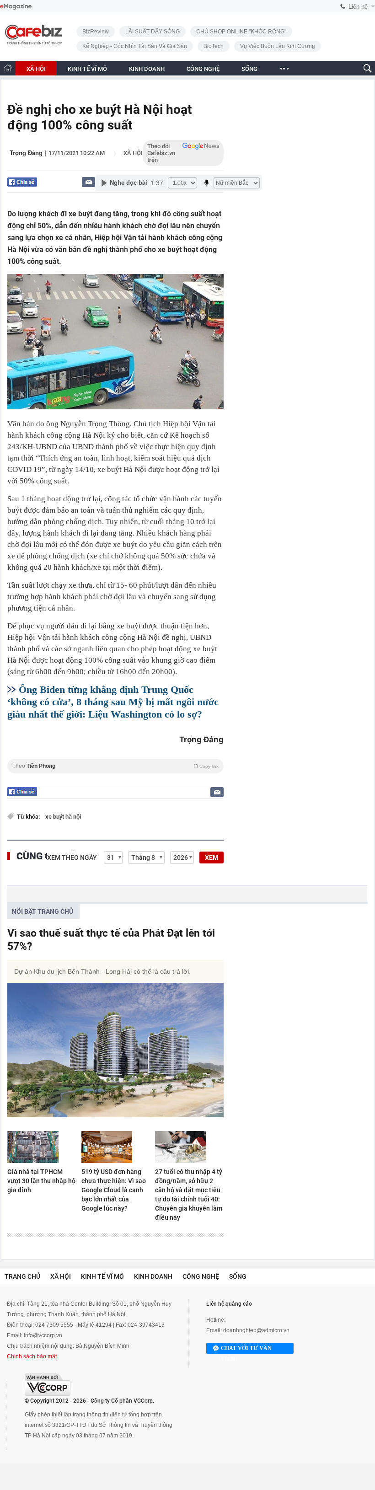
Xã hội (133, 153)
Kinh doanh (153, 1276)
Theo (115, 766)
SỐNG (249, 68)
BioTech (214, 46)
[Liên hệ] (88, 182)
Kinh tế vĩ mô (102, 1276)
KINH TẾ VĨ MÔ (87, 68)
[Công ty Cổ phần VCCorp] (47, 1384)
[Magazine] (16, 7)
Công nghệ (200, 1276)
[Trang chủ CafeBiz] (8, 67)
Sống (237, 1276)
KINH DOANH (147, 68)
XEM (211, 857)
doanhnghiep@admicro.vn (256, 1330)
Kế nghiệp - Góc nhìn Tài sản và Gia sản (134, 46)
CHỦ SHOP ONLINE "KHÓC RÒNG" (241, 31)
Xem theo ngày (72, 857)
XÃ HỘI (36, 68)
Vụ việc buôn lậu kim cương (277, 46)
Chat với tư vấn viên (246, 1349)
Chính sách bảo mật (32, 1356)
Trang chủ (22, 1276)
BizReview (95, 31)
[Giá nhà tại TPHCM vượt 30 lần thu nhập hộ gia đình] (41, 1147)
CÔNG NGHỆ (203, 68)
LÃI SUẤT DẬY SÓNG (152, 31)
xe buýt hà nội (63, 816)
